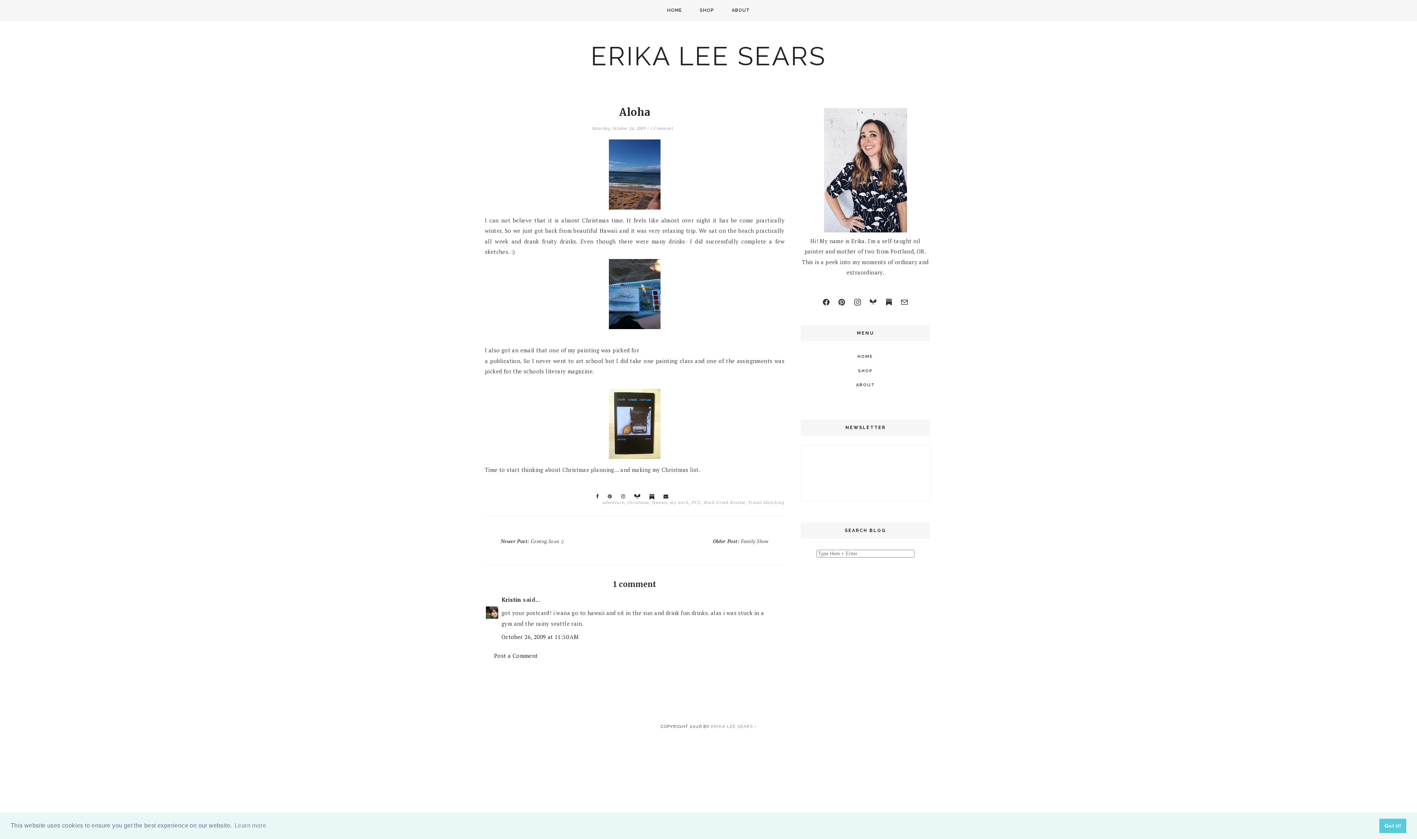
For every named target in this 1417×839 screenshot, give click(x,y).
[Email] (904, 302)
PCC (696, 502)
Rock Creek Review (724, 502)
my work (679, 502)
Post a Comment (516, 655)
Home (674, 10)
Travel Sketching (766, 502)
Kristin (511, 599)
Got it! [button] (1393, 826)
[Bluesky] (873, 302)
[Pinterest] (841, 302)
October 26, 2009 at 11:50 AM (540, 637)
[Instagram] (857, 302)
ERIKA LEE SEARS (708, 56)
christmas (638, 502)
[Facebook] (826, 302)
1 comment (661, 128)
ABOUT (741, 10)
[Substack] (889, 302)
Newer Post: (532, 541)
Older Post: (741, 541)
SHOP (707, 10)
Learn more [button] (250, 825)
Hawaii (659, 502)
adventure (613, 502)
